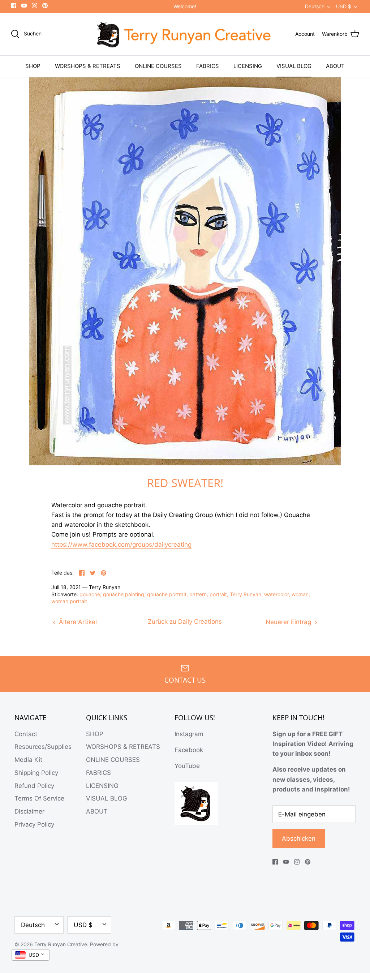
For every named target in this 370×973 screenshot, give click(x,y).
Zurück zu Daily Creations (185, 621)
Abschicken (298, 838)
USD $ (343, 6)
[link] (121, 545)
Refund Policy (34, 785)
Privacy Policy (34, 824)
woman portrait (69, 601)
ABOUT (335, 66)
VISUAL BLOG (293, 66)
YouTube (187, 765)
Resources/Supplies (43, 746)
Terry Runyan (245, 594)
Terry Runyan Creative (60, 944)
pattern (198, 594)
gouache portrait (166, 594)
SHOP (32, 66)
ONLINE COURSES (158, 66)
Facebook (189, 750)
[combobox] (31, 955)
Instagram (189, 734)
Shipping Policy (36, 772)
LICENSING (247, 66)
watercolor (276, 594)
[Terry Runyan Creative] (185, 34)
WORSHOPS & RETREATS (87, 66)
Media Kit (28, 759)
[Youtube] (24, 5)
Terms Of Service (39, 798)
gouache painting (123, 594)
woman (300, 594)
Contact (25, 734)
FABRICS (207, 66)
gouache (89, 594)
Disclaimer (29, 811)
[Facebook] (13, 5)
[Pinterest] (45, 5)
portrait (218, 594)
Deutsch (314, 6)
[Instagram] (34, 5)
